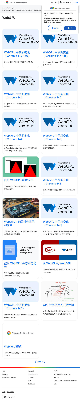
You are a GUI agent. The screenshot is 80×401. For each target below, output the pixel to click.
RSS (55, 384)
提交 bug (5, 374)
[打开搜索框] (52, 2)
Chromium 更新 (33, 374)
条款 (3, 392)
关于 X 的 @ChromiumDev (62, 374)
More (40, 362)
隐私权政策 (10, 392)
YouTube (56, 377)
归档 (29, 381)
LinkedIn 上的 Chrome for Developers (65, 381)
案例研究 (31, 377)
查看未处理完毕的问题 (9, 377)
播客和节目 (31, 384)
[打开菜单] (3, 2)
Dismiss (55, 28)
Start (70, 28)
